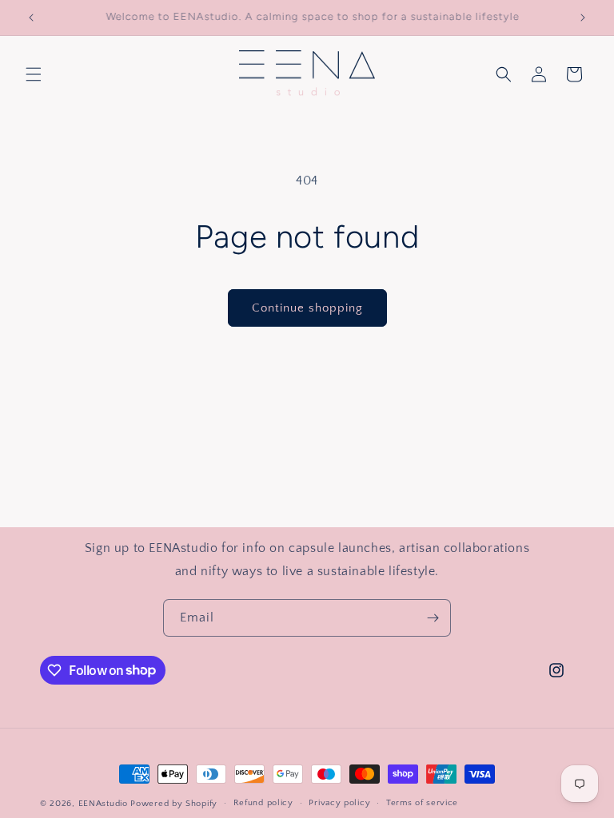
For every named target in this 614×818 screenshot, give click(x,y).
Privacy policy (339, 803)
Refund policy (263, 803)
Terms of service (422, 803)
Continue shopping (307, 308)
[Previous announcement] (31, 17)
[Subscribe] (432, 618)
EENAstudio (103, 803)
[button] (33, 74)
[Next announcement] (582, 17)
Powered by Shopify (173, 803)
